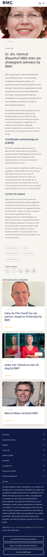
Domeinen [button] (5, 435)
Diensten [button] (5, 445)
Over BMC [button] (5, 461)
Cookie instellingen (23, 552)
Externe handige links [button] (9, 476)
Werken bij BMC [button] (7, 455)
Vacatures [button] (6, 450)
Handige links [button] (7, 466)
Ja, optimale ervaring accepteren (23, 539)
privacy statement (17, 527)
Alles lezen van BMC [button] (9, 471)
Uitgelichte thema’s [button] (9, 440)
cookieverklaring (37, 527)
